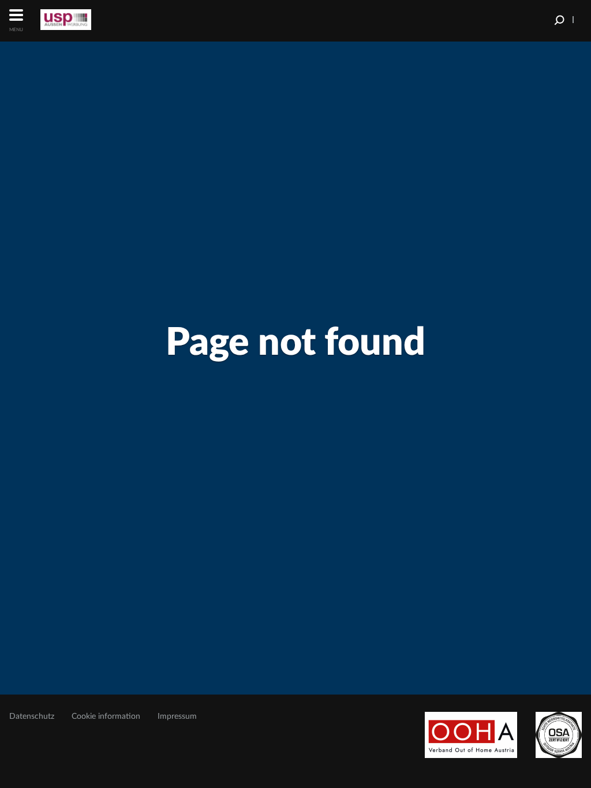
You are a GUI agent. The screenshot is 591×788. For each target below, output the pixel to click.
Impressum (177, 716)
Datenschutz (31, 716)
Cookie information (106, 716)
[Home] (83, 19)
